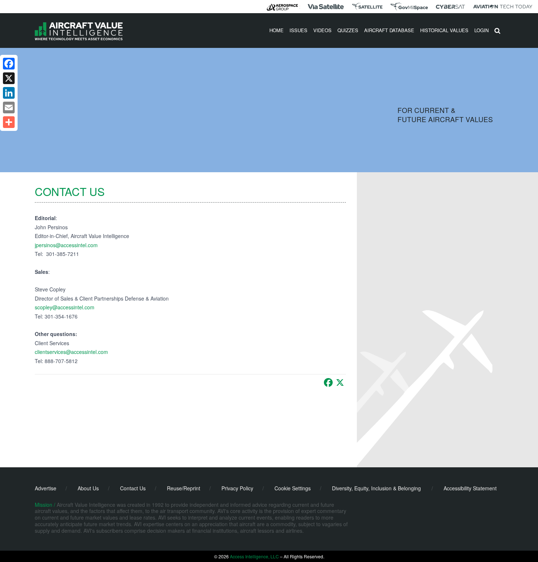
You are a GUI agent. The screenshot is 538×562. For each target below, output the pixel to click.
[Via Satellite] (326, 6)
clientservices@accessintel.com (71, 351)
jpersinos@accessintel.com (66, 245)
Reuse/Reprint (183, 488)
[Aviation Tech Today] (503, 6)
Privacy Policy (237, 488)
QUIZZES (347, 30)
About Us (88, 488)
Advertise (45, 488)
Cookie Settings (292, 488)
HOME (276, 30)
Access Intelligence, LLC (254, 556)
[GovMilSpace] (409, 7)
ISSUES (298, 30)
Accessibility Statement (470, 488)
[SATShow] (367, 6)
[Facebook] (328, 382)
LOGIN (481, 30)
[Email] (8, 107)
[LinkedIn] (8, 93)
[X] (340, 382)
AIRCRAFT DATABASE (389, 30)
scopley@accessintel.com (64, 307)
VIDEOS (322, 30)
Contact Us (133, 488)
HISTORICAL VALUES (444, 30)
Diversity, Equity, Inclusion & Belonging (376, 488)
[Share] (8, 122)
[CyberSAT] (450, 7)
